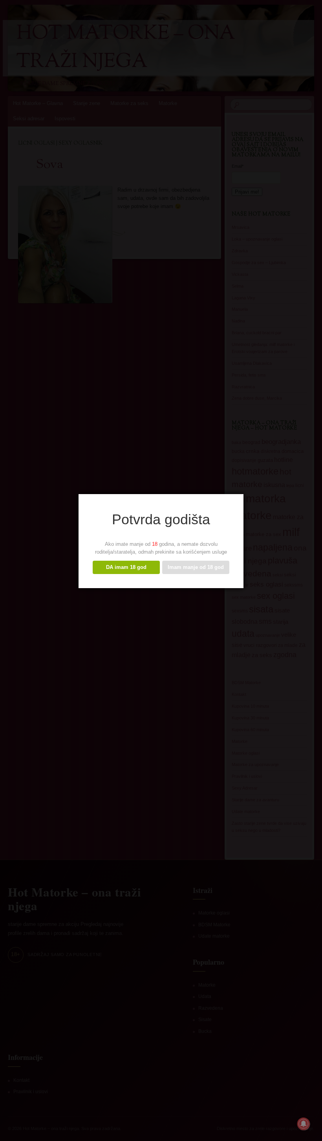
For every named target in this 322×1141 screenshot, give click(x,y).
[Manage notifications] (303, 1123)
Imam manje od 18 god (196, 567)
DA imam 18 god (126, 567)
